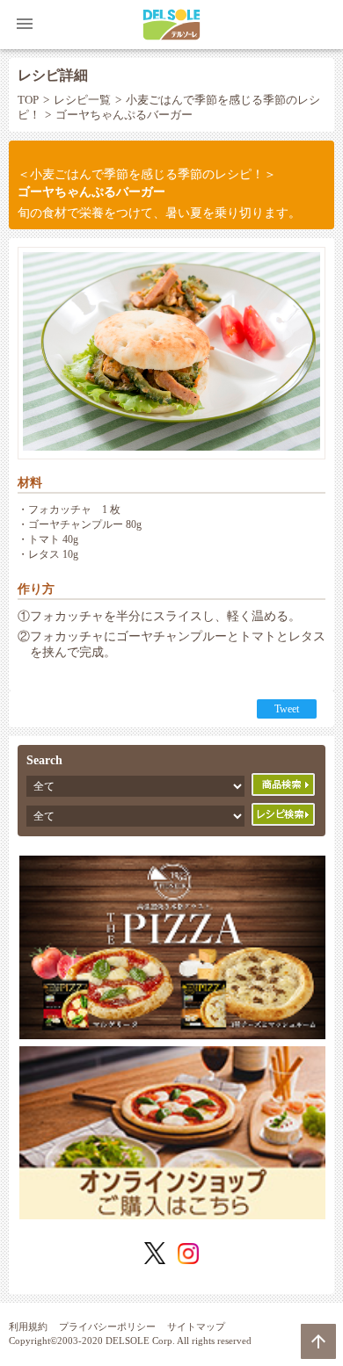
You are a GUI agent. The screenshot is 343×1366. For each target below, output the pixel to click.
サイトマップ (196, 1326)
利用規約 (28, 1326)
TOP (28, 100)
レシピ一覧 (82, 100)
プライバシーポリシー (107, 1326)
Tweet (286, 709)
